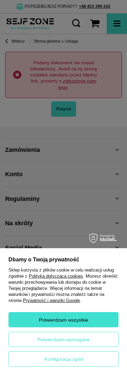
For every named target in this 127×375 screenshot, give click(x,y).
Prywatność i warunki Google (51, 300)
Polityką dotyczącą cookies (56, 276)
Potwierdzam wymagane (63, 339)
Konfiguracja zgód (63, 359)
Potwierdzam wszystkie (63, 320)
